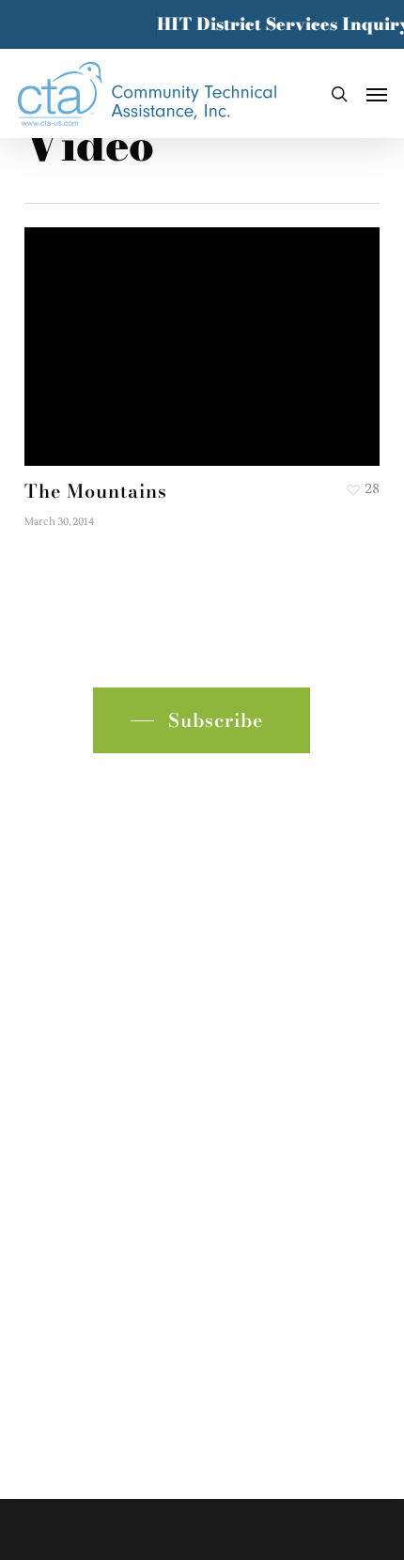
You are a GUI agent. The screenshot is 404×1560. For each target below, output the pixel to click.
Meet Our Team (83, 985)
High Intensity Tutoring (114, 895)
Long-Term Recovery (103, 955)
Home (47, 805)
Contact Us (66, 1015)
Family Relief (74, 925)
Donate (51, 1045)
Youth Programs (85, 865)
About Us (61, 835)
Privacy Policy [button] (202, 1323)
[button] (376, 94)
